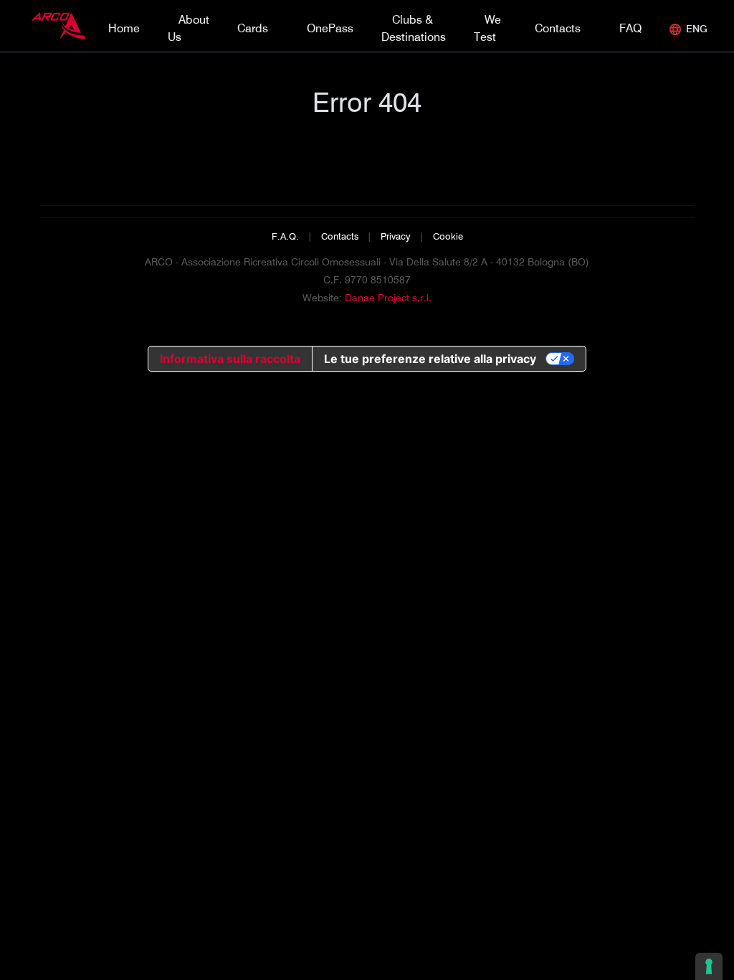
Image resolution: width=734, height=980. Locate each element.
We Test (487, 28)
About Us (188, 28)
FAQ (630, 28)
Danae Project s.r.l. (388, 297)
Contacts (558, 28)
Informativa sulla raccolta (230, 359)
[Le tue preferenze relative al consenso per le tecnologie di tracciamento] (709, 966)
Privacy (396, 236)
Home (124, 28)
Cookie (448, 236)
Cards (252, 28)
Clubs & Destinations (413, 28)
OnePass (330, 28)
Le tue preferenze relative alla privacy (430, 359)
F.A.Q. (285, 236)
